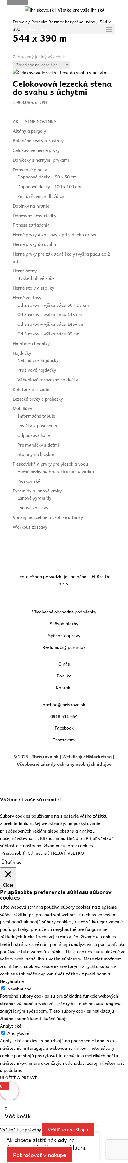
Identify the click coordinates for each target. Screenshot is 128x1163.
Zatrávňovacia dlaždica (40, 196)
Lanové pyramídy (34, 497)
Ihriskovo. (43, 756)
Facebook (64, 727)
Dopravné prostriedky (34, 215)
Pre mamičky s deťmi (38, 444)
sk (56, 756)
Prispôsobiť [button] (13, 852)
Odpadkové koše (33, 435)
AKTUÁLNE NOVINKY (35, 121)
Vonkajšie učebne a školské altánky (48, 517)
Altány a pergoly (29, 130)
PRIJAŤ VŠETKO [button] (67, 852)
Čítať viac (11, 861)
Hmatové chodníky (31, 343)
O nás (64, 663)
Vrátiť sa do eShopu (68, 1129)
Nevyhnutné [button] (12, 981)
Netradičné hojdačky (37, 360)
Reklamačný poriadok (64, 647)
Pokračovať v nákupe (39, 1154)
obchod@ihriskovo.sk (64, 704)
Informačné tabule (36, 415)
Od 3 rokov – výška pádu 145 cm (49, 314)
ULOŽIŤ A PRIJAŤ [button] (18, 1077)
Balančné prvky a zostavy (38, 140)
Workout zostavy (30, 526)
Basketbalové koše (35, 278)
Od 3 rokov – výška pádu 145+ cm (51, 323)
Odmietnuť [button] (38, 852)
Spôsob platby (64, 623)
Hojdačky (22, 352)
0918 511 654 (64, 716)
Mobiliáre (22, 408)
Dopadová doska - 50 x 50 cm (47, 176)
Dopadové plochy (30, 169)
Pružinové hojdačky (36, 369)
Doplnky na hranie (31, 205)
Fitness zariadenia (31, 224)
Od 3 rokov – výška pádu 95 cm (48, 333)
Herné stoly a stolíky (33, 287)
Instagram (64, 739)
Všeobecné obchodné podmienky (64, 611)
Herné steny (25, 270)
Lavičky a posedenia (37, 425)
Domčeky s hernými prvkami (41, 159)
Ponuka (64, 675)
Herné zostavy (27, 297)
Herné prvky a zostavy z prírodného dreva (54, 234)
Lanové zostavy (32, 507)
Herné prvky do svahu (34, 244)
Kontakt (64, 687)
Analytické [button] (10, 1025)
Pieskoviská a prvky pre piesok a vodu (50, 463)
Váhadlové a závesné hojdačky (47, 379)
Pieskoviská (28, 480)
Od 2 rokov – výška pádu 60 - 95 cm (53, 304)
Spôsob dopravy (64, 635)
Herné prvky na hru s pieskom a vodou (55, 471)
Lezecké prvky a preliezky (38, 398)
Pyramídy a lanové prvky (37, 490)
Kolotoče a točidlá (31, 389)
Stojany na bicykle (35, 454)
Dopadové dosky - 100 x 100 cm (49, 186)
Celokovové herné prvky (36, 150)
